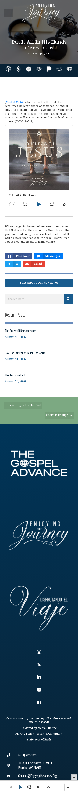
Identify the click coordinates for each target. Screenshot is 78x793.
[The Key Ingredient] (39, 378)
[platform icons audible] (38, 69)
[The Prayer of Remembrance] (39, 334)
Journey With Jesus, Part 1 (39, 54)
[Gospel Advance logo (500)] (39, 463)
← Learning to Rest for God (23, 405)
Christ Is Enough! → (59, 415)
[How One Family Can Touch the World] (39, 356)
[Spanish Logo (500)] (39, 607)
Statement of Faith (39, 739)
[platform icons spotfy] (28, 69)
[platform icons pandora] (49, 69)
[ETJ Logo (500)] (39, 535)
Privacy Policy (24, 733)
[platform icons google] (18, 69)
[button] (8, 13)
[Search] (68, 299)
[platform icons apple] (8, 69)
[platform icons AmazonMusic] (59, 69)
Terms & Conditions (50, 733)
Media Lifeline (47, 728)
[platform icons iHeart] (69, 69)
